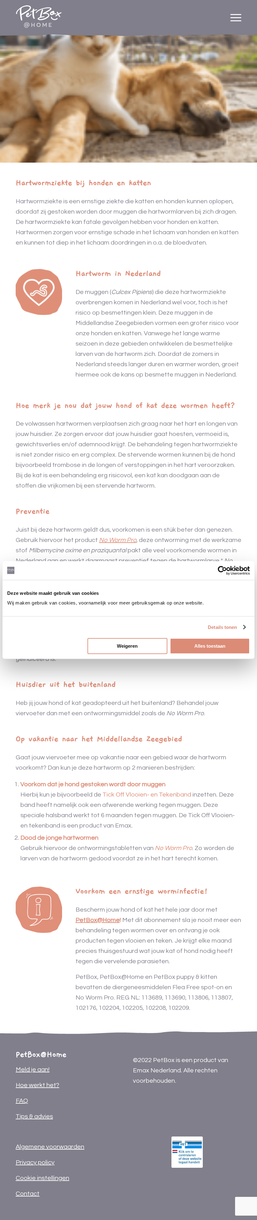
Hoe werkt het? (37, 1085)
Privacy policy (35, 1162)
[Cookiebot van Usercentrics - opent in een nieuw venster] (222, 570)
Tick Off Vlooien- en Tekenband (146, 795)
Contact (27, 1194)
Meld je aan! (33, 1069)
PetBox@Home (98, 920)
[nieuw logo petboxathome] (39, 14)
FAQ (22, 1101)
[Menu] (235, 14)
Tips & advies (34, 1116)
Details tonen (222, 627)
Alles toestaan (209, 646)
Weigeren (127, 646)
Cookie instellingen (42, 1178)
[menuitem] (235, 14)
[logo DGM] (187, 1152)
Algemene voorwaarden (50, 1147)
